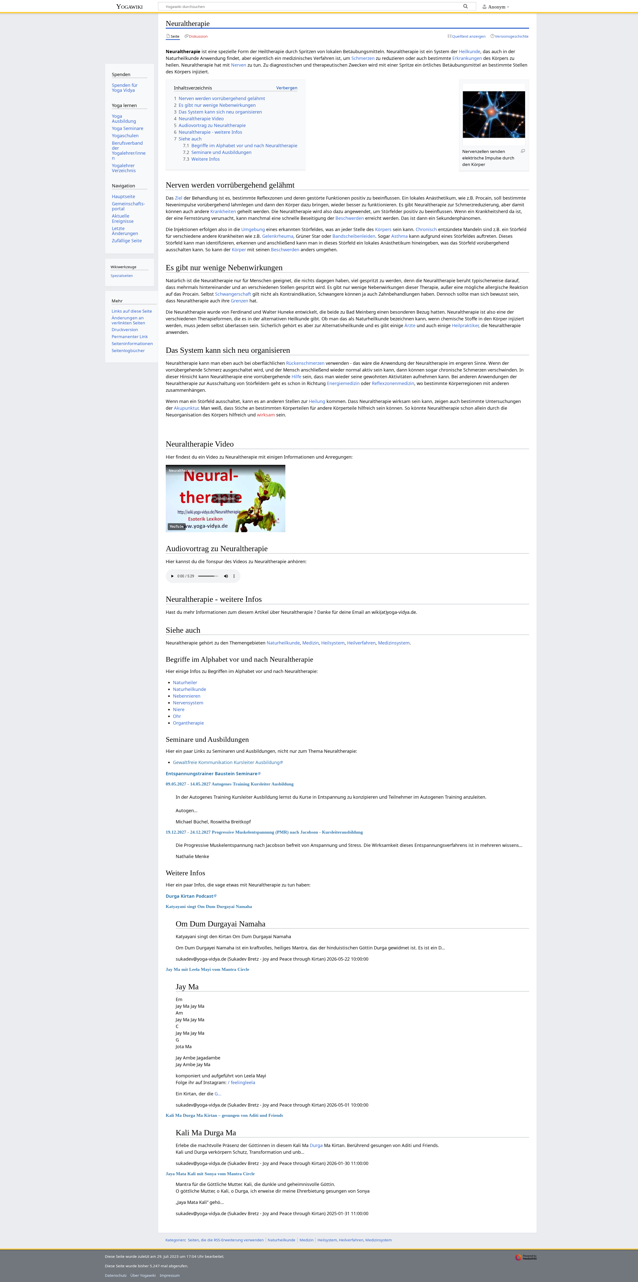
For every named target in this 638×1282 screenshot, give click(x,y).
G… (218, 1094)
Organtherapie (188, 723)
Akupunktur (186, 408)
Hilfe (296, 377)
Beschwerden (349, 218)
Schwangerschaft (233, 294)
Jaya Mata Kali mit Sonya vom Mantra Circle (210, 1173)
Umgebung (253, 229)
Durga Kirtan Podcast (189, 896)
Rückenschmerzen (305, 363)
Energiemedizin (343, 383)
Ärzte (409, 325)
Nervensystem (188, 703)
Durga (316, 1145)
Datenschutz (116, 1275)
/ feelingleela (241, 1082)
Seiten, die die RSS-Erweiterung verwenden (226, 1239)
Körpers (383, 229)
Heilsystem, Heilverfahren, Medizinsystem (355, 1239)
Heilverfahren (361, 643)
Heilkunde (469, 51)
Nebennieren (186, 696)
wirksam (266, 415)
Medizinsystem (394, 643)
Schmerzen (363, 58)
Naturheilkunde (283, 643)
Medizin (310, 643)
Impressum (170, 1275)
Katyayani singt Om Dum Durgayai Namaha (209, 906)
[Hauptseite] (129, 37)
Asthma (399, 236)
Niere (178, 709)
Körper (239, 250)
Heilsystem (333, 643)
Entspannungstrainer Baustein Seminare (211, 773)
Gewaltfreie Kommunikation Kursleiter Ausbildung (226, 762)
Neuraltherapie (182, 470)
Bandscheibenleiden (353, 236)
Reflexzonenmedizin (393, 383)
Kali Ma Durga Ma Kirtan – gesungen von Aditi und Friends (224, 1115)
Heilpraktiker (465, 325)
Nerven (238, 65)
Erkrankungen (467, 58)
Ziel (178, 198)
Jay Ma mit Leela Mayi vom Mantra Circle (207, 969)
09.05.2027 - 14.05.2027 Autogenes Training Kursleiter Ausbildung (230, 783)
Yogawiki (129, 6)
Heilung (317, 401)
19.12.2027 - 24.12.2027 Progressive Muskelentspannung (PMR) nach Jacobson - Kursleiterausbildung (264, 832)
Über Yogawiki (143, 1275)
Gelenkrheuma (277, 236)
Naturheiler (185, 682)
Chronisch (426, 229)
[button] (225, 498)
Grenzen (239, 301)
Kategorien (175, 1239)
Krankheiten (223, 211)
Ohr (177, 716)
